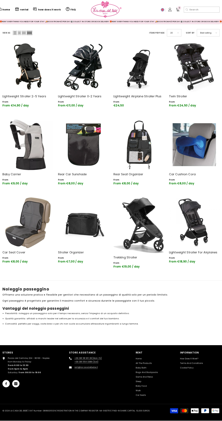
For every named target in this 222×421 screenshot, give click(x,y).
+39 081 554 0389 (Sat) (86, 361)
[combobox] (204, 9)
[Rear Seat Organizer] (138, 144)
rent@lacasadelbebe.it (86, 367)
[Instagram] (16, 383)
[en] (162, 10)
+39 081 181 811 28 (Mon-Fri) (88, 358)
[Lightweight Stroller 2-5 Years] (27, 66)
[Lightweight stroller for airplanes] (194, 222)
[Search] (186, 9)
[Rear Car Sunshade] (83, 144)
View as (6, 32)
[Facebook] (6, 383)
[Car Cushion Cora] (194, 144)
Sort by (190, 32)
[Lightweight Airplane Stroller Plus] (138, 66)
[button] (15, 33)
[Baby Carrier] (27, 144)
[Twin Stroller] (194, 66)
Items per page (156, 32)
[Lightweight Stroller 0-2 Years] (83, 66)
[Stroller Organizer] (83, 222)
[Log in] (170, 9)
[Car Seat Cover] (27, 222)
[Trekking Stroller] (138, 225)
